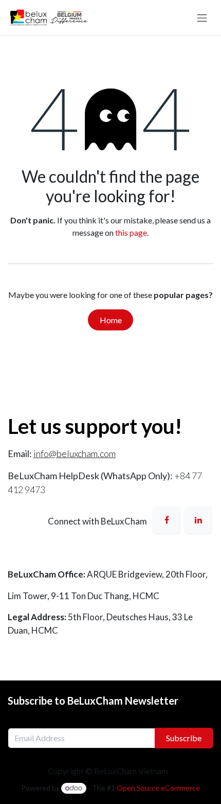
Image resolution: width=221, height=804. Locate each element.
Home (111, 320)
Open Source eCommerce (158, 787)
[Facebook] (166, 519)
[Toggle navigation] (202, 17)
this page (131, 232)
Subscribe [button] (183, 738)
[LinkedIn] (198, 519)
